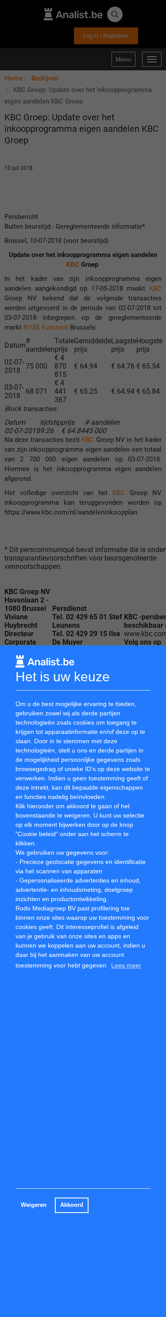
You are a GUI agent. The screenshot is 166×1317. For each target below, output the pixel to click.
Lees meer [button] (126, 965)
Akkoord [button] (71, 1205)
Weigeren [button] (33, 1205)
